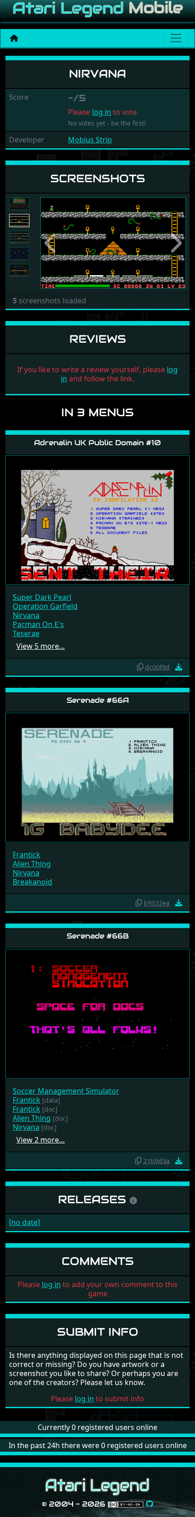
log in (101, 112)
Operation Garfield (45, 606)
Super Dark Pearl (42, 597)
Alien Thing (32, 864)
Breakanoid (32, 882)
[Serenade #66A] (97, 777)
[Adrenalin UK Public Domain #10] (97, 519)
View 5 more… (40, 646)
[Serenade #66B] (97, 1013)
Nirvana (26, 615)
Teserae (26, 633)
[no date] (24, 1222)
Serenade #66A (98, 700)
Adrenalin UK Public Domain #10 (97, 442)
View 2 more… (40, 1140)
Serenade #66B (98, 936)
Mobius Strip (90, 140)
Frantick (26, 855)
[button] (51, 242)
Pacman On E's (38, 624)
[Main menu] (176, 38)
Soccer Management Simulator (66, 1091)
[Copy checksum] (140, 667)
